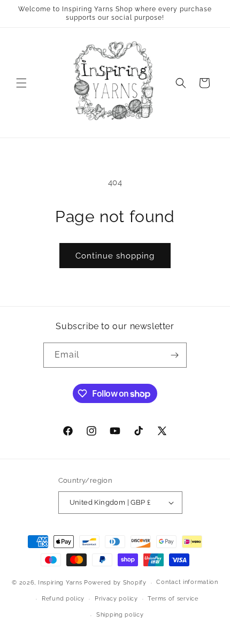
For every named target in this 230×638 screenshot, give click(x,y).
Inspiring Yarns (60, 582)
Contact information (187, 582)
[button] (21, 83)
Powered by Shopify (115, 582)
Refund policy (63, 598)
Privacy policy (116, 598)
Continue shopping (115, 256)
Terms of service (173, 598)
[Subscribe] (174, 355)
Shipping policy (120, 614)
